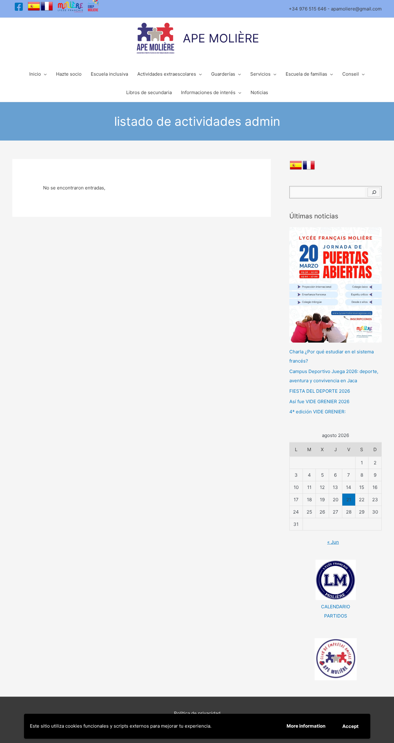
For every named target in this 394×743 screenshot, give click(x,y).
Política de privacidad (197, 713)
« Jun (333, 542)
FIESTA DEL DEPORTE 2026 (319, 391)
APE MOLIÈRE (221, 38)
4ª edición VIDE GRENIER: (317, 412)
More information (306, 726)
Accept (350, 726)
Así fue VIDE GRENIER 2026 (319, 401)
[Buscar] (374, 192)
